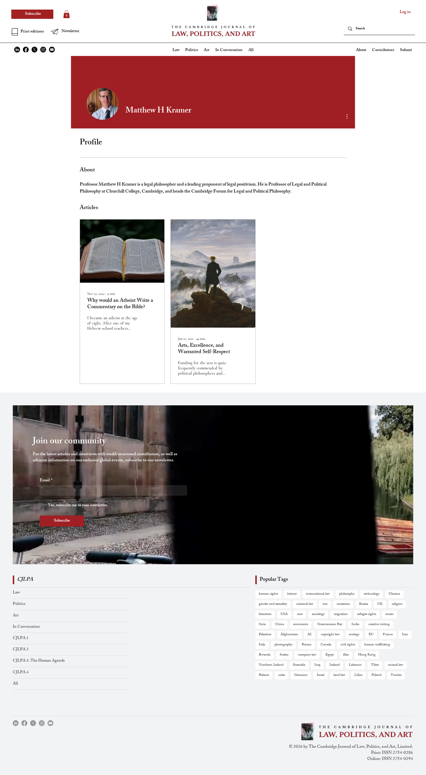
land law (339, 675)
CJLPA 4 (20, 672)
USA (284, 614)
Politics (19, 604)
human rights (268, 594)
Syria (262, 624)
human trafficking (377, 645)
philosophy (346, 594)
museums (343, 604)
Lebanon (355, 665)
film (346, 655)
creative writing (379, 624)
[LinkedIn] (17, 49)
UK (380, 604)
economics (300, 624)
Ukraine (394, 594)
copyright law (330, 634)
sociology (318, 614)
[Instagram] (43, 49)
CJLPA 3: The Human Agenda (39, 661)
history (292, 594)
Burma (306, 645)
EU (371, 634)
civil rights (348, 645)
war (325, 604)
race (300, 614)
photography (283, 645)
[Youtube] (52, 49)
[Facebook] (26, 49)
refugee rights (366, 614)
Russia (363, 604)
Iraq (317, 665)
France (388, 634)
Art (16, 615)
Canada (326, 645)
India (355, 624)
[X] (34, 49)
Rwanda (264, 655)
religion (397, 604)
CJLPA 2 (20, 649)
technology (371, 594)
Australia (299, 665)
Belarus (264, 675)
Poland (376, 675)
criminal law (304, 604)
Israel (320, 675)
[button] (70, 32)
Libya (358, 675)
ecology (354, 634)
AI (309, 634)
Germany (300, 675)
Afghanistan (289, 634)
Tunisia (396, 675)
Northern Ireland (271, 665)
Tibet (375, 665)
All (15, 683)
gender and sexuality (273, 604)
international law (318, 594)
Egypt (329, 655)
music (389, 614)
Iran (405, 634)
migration (341, 614)
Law (16, 592)
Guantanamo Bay (329, 624)
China (279, 624)
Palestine (265, 634)
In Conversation (26, 627)
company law (307, 655)
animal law (395, 665)
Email (46, 480)
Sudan (284, 655)
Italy (262, 645)
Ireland (334, 665)
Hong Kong (367, 655)
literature (265, 614)
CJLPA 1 (20, 638)
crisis (281, 675)
